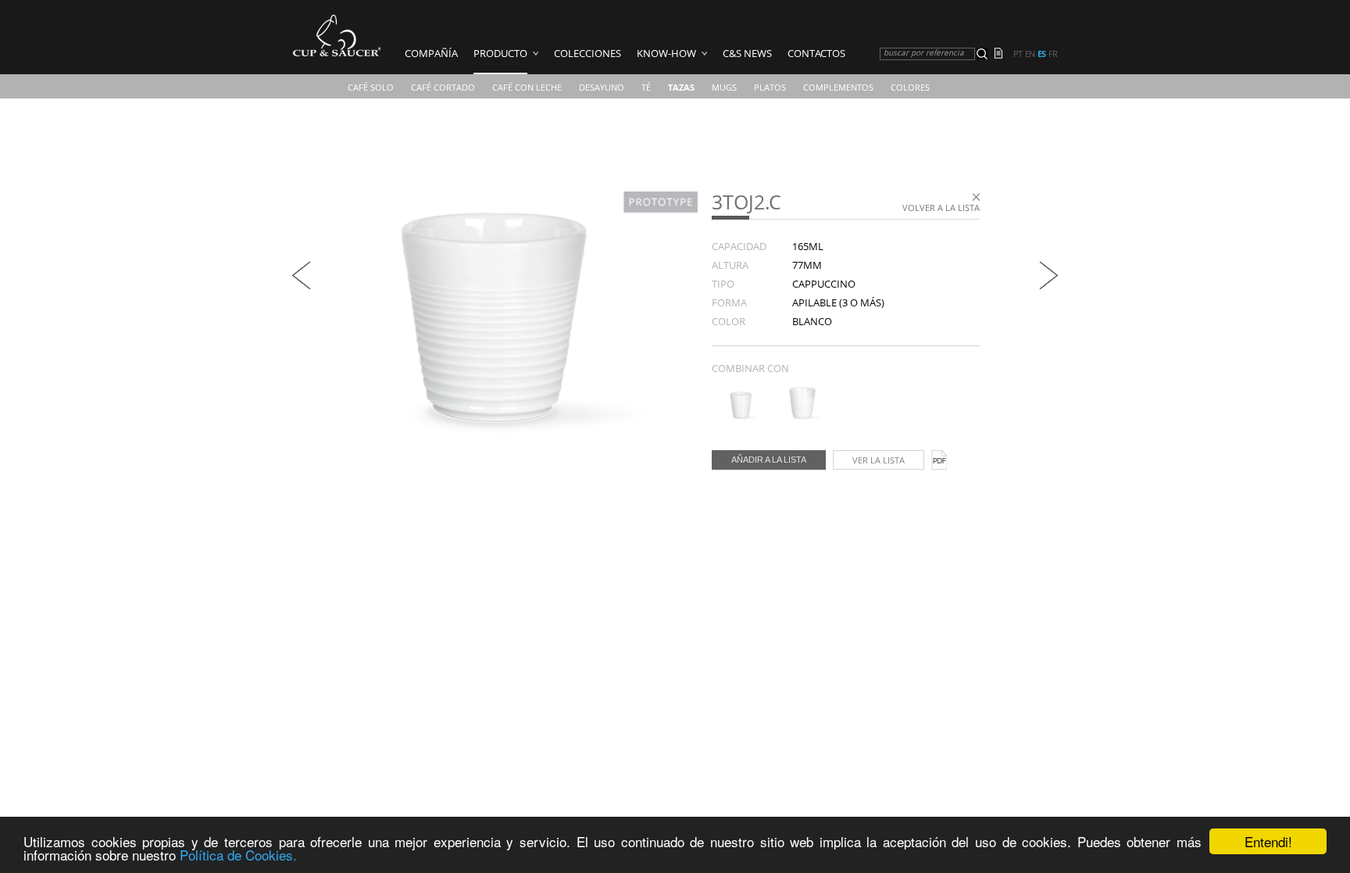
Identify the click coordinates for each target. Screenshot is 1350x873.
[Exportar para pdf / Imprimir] (939, 460)
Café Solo (371, 87)
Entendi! (1268, 841)
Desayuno (601, 87)
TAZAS (681, 87)
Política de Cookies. (238, 854)
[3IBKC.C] (301, 286)
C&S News (747, 53)
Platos (770, 87)
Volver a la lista (941, 207)
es (1041, 53)
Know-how (666, 53)
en (1029, 53)
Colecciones (587, 53)
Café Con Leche (527, 87)
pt (1017, 53)
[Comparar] (1002, 55)
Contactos (816, 53)
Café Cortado (443, 87)
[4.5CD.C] (1048, 286)
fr (1052, 53)
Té (646, 87)
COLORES (910, 87)
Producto (500, 53)
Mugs (724, 87)
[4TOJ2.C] (741, 417)
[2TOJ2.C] (802, 417)
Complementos (838, 87)
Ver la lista (878, 460)
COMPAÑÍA (431, 53)
